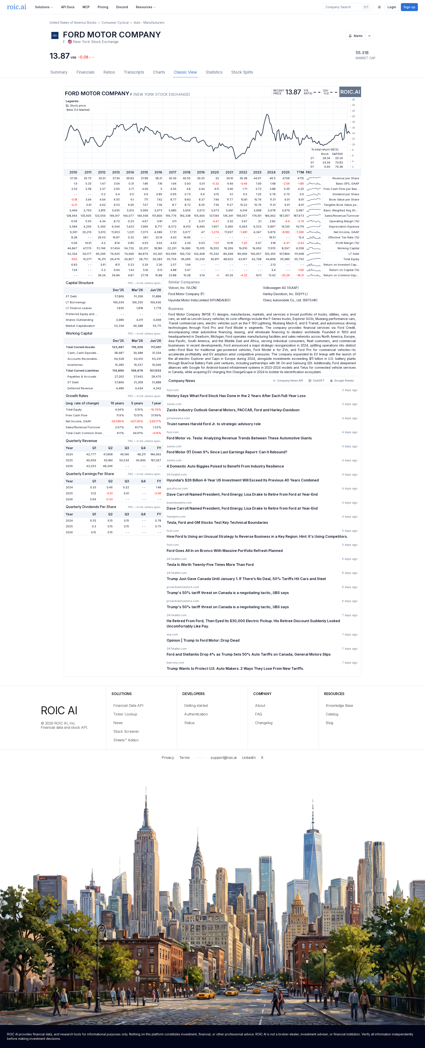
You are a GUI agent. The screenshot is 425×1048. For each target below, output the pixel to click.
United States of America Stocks (73, 22)
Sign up (409, 7)
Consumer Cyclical (115, 22)
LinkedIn (249, 757)
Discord (122, 7)
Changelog (263, 723)
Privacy (168, 757)
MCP (86, 7)
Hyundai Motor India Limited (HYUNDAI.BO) (199, 300)
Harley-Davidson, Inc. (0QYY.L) (285, 294)
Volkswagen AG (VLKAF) (281, 288)
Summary (59, 72)
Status (189, 723)
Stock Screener (126, 731)
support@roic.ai (223, 757)
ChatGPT (319, 380)
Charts (159, 72)
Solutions (42, 7)
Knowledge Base (339, 705)
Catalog (332, 714)
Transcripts (134, 72)
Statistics (214, 72)
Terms (184, 757)
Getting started (196, 705)
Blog (329, 723)
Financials (85, 72)
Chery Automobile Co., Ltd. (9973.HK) (290, 300)
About (260, 705)
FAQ (258, 714)
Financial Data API (128, 705)
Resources (144, 7)
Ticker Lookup (125, 714)
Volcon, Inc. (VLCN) (182, 288)
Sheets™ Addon (126, 740)
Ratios (109, 72)
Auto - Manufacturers (149, 22)
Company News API (290, 380)
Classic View (185, 72)
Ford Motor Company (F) (186, 294)
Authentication (196, 714)
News (118, 723)
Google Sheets (344, 380)
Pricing (103, 7)
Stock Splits (242, 72)
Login (392, 7)
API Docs (68, 7)
